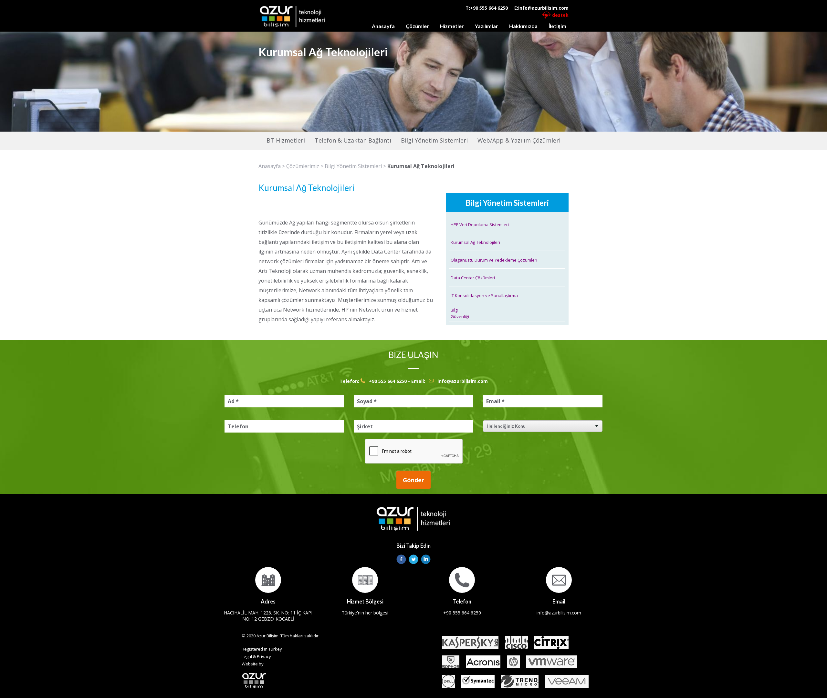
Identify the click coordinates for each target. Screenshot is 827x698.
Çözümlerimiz (302, 166)
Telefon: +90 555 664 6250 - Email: (384, 381)
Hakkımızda (523, 26)
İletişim (557, 26)
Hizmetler (452, 26)
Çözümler (417, 26)
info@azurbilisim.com (543, 8)
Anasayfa (383, 26)
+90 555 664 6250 (489, 8)
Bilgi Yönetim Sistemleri (353, 166)
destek (560, 15)
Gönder (413, 480)
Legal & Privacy (256, 656)
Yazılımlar (486, 26)
